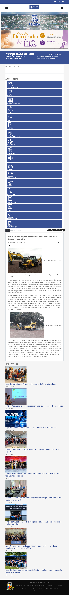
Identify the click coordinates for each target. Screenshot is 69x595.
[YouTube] (55, 2)
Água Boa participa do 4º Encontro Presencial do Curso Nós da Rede (30, 384)
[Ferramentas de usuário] (59, 242)
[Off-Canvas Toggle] (62, 7)
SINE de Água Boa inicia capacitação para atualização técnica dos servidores (34, 406)
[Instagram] (58, 2)
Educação (61, 230)
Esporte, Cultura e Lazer (57, 230)
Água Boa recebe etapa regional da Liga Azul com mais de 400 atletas (31, 428)
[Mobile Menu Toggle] (6, 7)
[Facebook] (63, 2)
